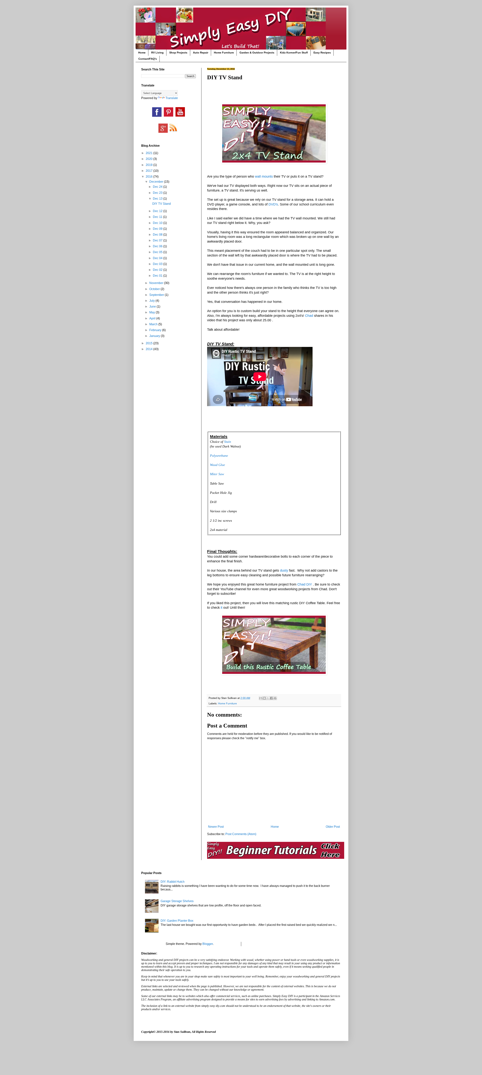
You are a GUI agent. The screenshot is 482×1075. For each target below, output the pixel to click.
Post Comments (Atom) (240, 834)
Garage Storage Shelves (177, 901)
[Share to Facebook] (271, 698)
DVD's (273, 204)
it (221, 607)
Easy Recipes (322, 52)
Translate (171, 98)
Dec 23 (158, 192)
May (152, 312)
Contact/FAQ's (147, 58)
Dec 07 (158, 240)
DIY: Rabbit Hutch (173, 881)
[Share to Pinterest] (275, 698)
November (156, 283)
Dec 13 (158, 198)
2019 (149, 164)
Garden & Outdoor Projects (256, 52)
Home (142, 52)
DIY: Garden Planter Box (177, 920)
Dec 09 (158, 228)
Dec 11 (158, 216)
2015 (149, 343)
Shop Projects (178, 52)
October (155, 289)
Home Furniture (224, 52)
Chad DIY (304, 584)
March (153, 324)
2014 (149, 349)
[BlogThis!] (264, 698)
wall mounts (264, 176)
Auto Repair (200, 52)
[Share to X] (268, 698)
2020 (149, 158)
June (153, 306)
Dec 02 (158, 269)
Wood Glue (217, 465)
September (157, 294)
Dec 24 (158, 186)
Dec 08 (158, 234)
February (155, 330)
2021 (149, 153)
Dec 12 (158, 211)
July (152, 300)
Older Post (333, 826)
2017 (149, 170)
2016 (149, 176)
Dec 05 (158, 252)
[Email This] (261, 698)
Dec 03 (158, 264)
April (152, 318)
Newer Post (216, 826)
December (156, 181)
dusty (284, 570)
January (155, 335)
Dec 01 (158, 275)
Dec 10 (158, 222)
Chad (309, 316)
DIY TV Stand (161, 203)
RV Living (157, 52)
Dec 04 (158, 258)
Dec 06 (158, 246)
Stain (227, 442)
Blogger (207, 943)
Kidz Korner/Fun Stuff (294, 52)
